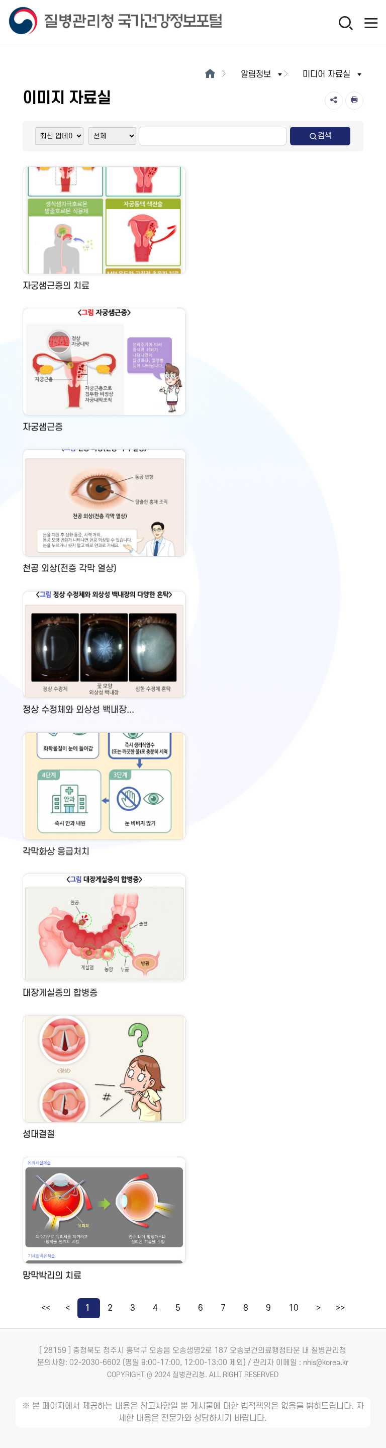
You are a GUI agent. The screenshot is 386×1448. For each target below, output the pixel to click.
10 (293, 1308)
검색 (325, 135)
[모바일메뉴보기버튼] (371, 22)
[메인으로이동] (210, 74)
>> (340, 1308)
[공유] (334, 101)
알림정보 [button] (256, 74)
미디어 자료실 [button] (326, 74)
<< (45, 1308)
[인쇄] (354, 101)
